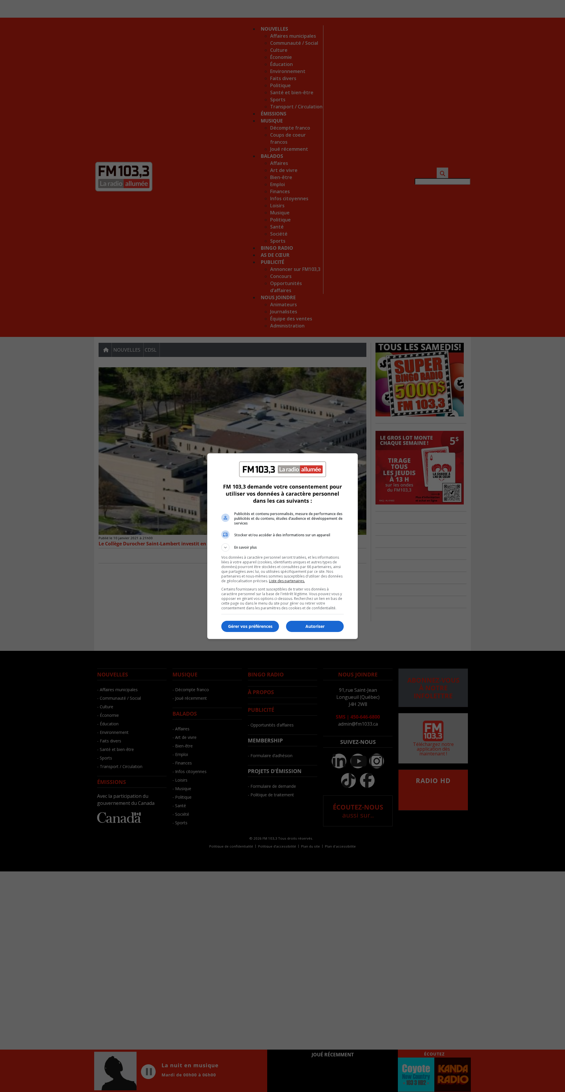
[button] (282, 547)
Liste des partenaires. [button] (287, 580)
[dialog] (282, 546)
